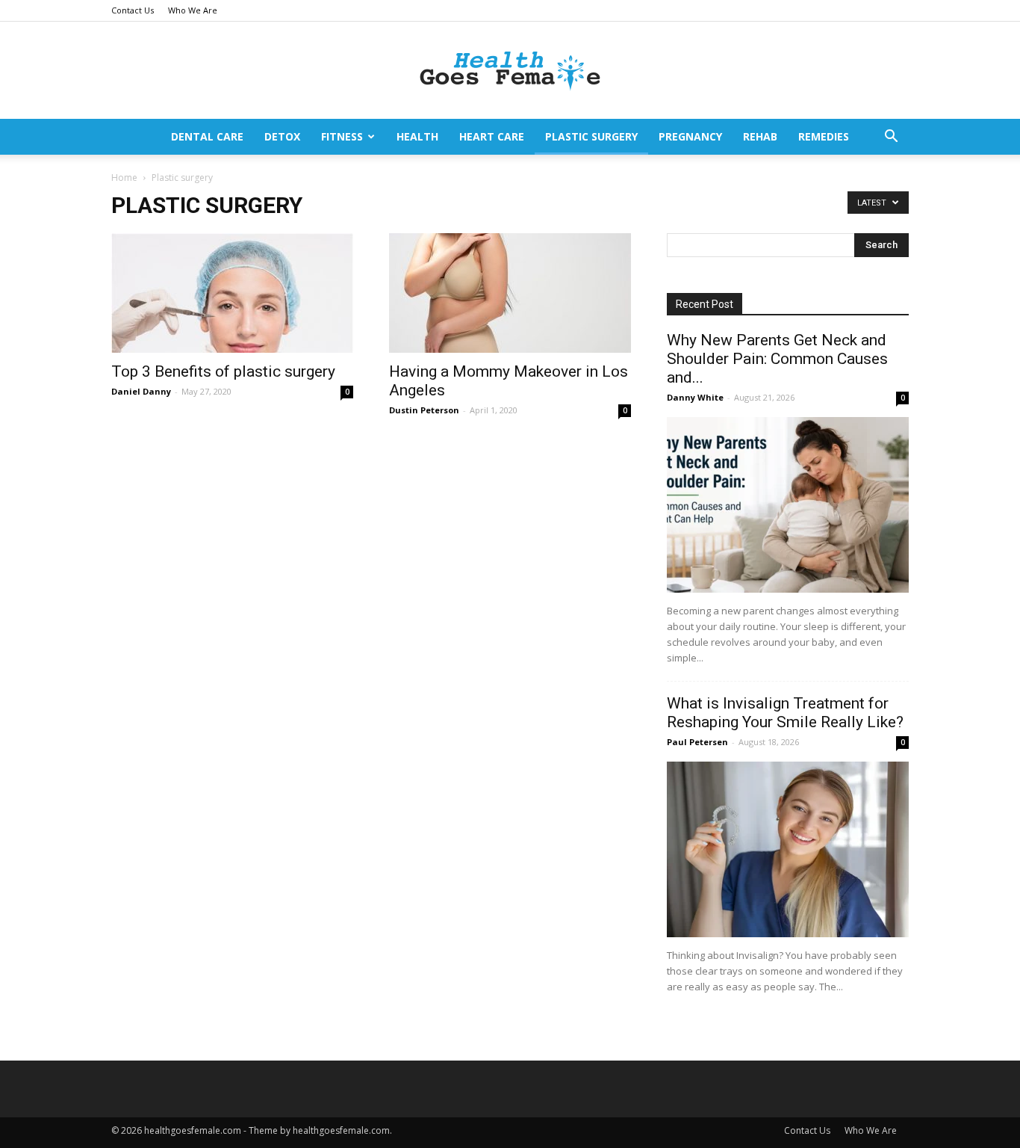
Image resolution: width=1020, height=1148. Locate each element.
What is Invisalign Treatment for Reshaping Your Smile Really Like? (785, 712)
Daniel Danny (141, 391)
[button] (891, 138)
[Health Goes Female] (510, 71)
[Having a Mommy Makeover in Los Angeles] (510, 293)
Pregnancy (690, 136)
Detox (282, 136)
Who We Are (192, 10)
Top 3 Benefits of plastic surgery (223, 371)
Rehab (760, 136)
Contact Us (132, 10)
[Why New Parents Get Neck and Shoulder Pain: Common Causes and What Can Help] (788, 505)
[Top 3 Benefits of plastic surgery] (232, 293)
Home (124, 177)
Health (417, 136)
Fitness (342, 136)
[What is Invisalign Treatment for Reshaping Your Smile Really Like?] (788, 849)
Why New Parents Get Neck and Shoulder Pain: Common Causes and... (777, 358)
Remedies (823, 136)
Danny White (695, 397)
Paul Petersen (697, 741)
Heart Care (491, 136)
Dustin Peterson (424, 410)
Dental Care (207, 136)
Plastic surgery (591, 136)
